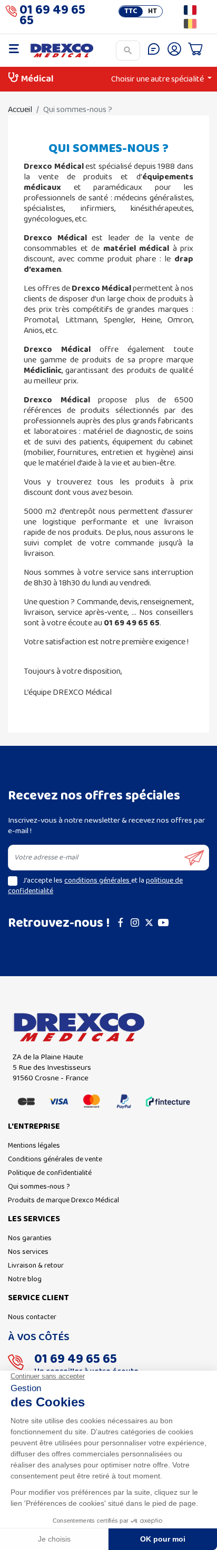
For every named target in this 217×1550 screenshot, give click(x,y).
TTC (130, 11)
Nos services (28, 1252)
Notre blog (25, 1279)
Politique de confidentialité (50, 1173)
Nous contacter (32, 1317)
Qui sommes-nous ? (39, 1187)
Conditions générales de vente (55, 1159)
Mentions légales (34, 1146)
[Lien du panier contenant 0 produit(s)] (195, 51)
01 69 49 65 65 (52, 16)
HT (152, 11)
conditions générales (97, 881)
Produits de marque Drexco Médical (63, 1200)
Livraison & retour (36, 1266)
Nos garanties (30, 1238)
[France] (190, 10)
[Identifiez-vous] (174, 51)
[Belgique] (190, 23)
